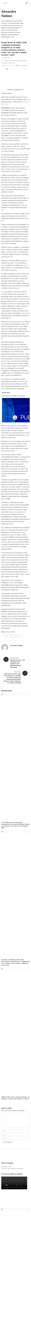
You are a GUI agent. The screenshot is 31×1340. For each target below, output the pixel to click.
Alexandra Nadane (8, 14)
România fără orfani (6, 62)
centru (19, 60)
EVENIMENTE (6, 57)
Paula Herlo (24, 60)
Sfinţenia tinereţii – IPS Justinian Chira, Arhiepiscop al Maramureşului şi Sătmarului (17, 663)
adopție (6, 60)
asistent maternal (12, 60)
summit (13, 62)
